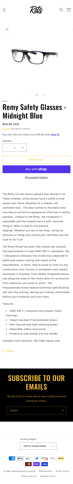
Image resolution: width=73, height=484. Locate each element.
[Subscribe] (62, 411)
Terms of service (29, 476)
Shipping (6, 129)
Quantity (7, 141)
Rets (14, 471)
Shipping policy (48, 476)
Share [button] (9, 350)
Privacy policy (62, 471)
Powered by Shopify (26, 471)
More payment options (36, 177)
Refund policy (45, 471)
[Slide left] (29, 95)
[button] (4, 9)
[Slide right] (44, 95)
